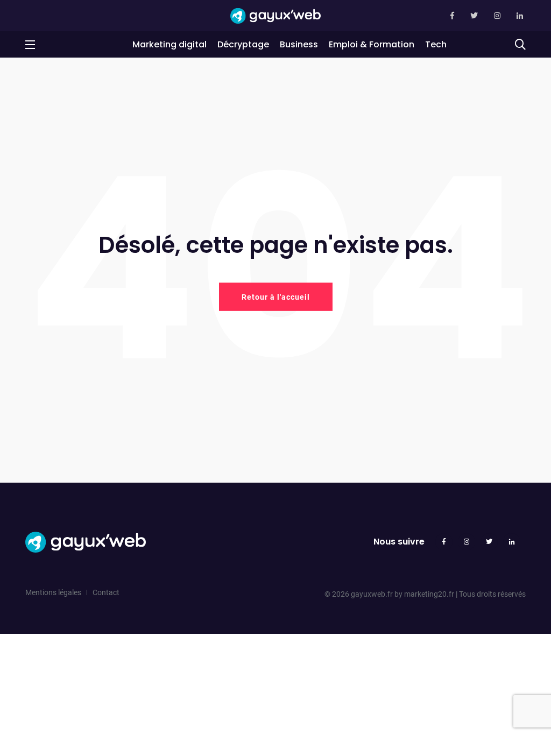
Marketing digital (169, 44)
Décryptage (243, 44)
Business (299, 44)
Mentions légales (53, 592)
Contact (106, 592)
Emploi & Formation (371, 44)
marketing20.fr (429, 594)
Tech (436, 44)
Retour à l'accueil (276, 296)
